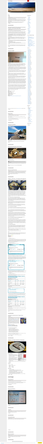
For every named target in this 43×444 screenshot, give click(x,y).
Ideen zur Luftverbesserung (30, 42)
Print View (12, 377)
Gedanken (9, 437)
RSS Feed (29, 124)
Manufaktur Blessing (30, 121)
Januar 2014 (29, 67)
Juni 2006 (29, 96)
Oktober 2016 (29, 53)
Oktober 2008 (29, 82)
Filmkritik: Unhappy (11, 50)
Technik (9, 46)
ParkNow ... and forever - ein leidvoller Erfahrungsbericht (17, 178)
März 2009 (29, 79)
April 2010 (29, 72)
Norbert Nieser (16, 319)
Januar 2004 (29, 101)
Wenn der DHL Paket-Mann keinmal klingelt (15, 146)
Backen (11, 374)
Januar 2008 (29, 85)
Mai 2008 (29, 84)
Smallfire (29, 115)
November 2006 (29, 93)
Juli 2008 (29, 83)
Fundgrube (9, 405)
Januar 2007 (29, 92)
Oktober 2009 (29, 75)
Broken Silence (10, 113)
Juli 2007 (29, 88)
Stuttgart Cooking (30, 119)
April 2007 (29, 90)
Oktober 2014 (29, 63)
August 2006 (29, 95)
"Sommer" (9, 409)
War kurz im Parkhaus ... (12, 388)
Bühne (29, 25)
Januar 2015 (29, 61)
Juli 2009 (29, 77)
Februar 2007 (29, 91)
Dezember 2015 (29, 57)
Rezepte (9, 374)
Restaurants (29, 28)
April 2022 (29, 49)
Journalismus (29, 22)
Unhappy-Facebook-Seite (19, 108)
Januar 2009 (29, 80)
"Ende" (9, 16)
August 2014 (29, 64)
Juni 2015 (29, 58)
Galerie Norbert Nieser (30, 110)
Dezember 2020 (29, 50)
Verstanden (40, 442)
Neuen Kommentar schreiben (10, 25)
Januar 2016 (29, 56)
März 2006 (29, 98)
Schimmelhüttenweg (11, 417)
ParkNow (9, 190)
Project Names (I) (10, 379)
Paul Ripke (29, 113)
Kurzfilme (9, 109)
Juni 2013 (29, 71)
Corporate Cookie (10, 120)
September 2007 (29, 87)
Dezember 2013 (29, 68)
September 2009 (29, 76)
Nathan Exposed (30, 114)
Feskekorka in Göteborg (11, 124)
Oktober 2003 (29, 102)
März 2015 (29, 60)
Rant (28, 23)
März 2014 (29, 66)
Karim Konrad (30, 112)
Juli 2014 (29, 65)
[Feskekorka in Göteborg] (17, 139)
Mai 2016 (29, 55)
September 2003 (29, 103)
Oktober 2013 (29, 69)
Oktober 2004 (29, 99)
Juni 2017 (29, 52)
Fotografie (29, 18)
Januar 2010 (29, 74)
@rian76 (29, 125)
